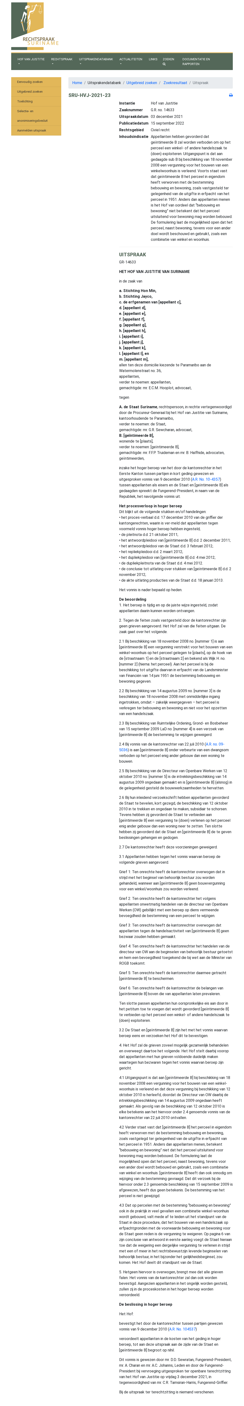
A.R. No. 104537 (182, 1329)
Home (77, 83)
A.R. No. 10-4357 (206, 479)
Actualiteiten (130, 59)
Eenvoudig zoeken (30, 82)
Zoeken (168, 59)
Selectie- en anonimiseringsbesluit (32, 115)
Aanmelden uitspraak (31, 130)
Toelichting (25, 101)
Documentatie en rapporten (196, 61)
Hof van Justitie (31, 59)
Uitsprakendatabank (96, 59)
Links (153, 59)
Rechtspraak (61, 59)
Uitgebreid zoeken (30, 91)
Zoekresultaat (175, 83)
